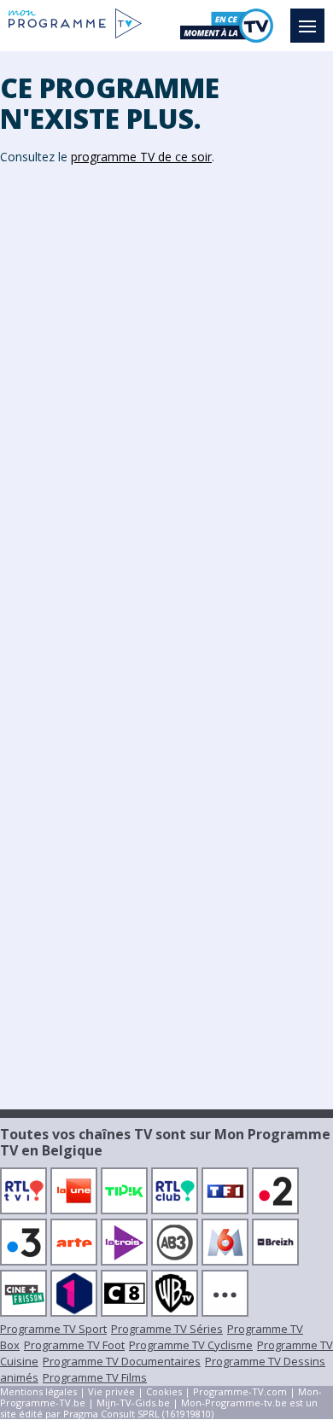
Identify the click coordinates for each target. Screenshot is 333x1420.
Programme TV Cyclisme (191, 1345)
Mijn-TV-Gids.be (133, 1402)
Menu (307, 26)
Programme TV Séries (167, 1328)
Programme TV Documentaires (122, 1361)
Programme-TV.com (240, 1391)
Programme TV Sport (53, 1328)
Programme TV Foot (74, 1345)
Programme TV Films (95, 1377)
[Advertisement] (166, 355)
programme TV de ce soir (141, 156)
